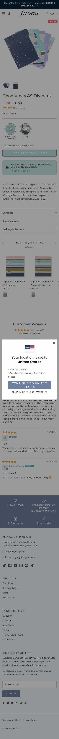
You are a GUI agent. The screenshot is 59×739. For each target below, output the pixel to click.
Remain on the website (29, 392)
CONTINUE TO (29, 385)
